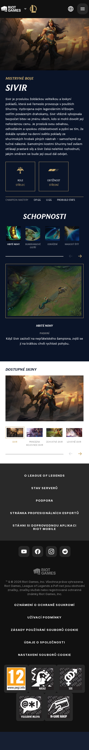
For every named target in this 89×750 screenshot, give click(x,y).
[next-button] (80, 256)
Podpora (44, 500)
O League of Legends (44, 475)
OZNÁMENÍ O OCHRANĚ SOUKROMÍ (44, 605)
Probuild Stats (66, 200)
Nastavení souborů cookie (44, 655)
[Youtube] (24, 551)
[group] (43, 237)
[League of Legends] (33, 8)
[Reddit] (65, 551)
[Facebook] (37, 551)
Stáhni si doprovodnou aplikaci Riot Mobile (44, 527)
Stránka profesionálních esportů (44, 513)
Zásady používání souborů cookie (44, 630)
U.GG (49, 200)
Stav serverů (44, 488)
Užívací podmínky (44, 617)
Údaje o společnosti (44, 642)
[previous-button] (70, 256)
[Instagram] (51, 551)
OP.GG (37, 200)
